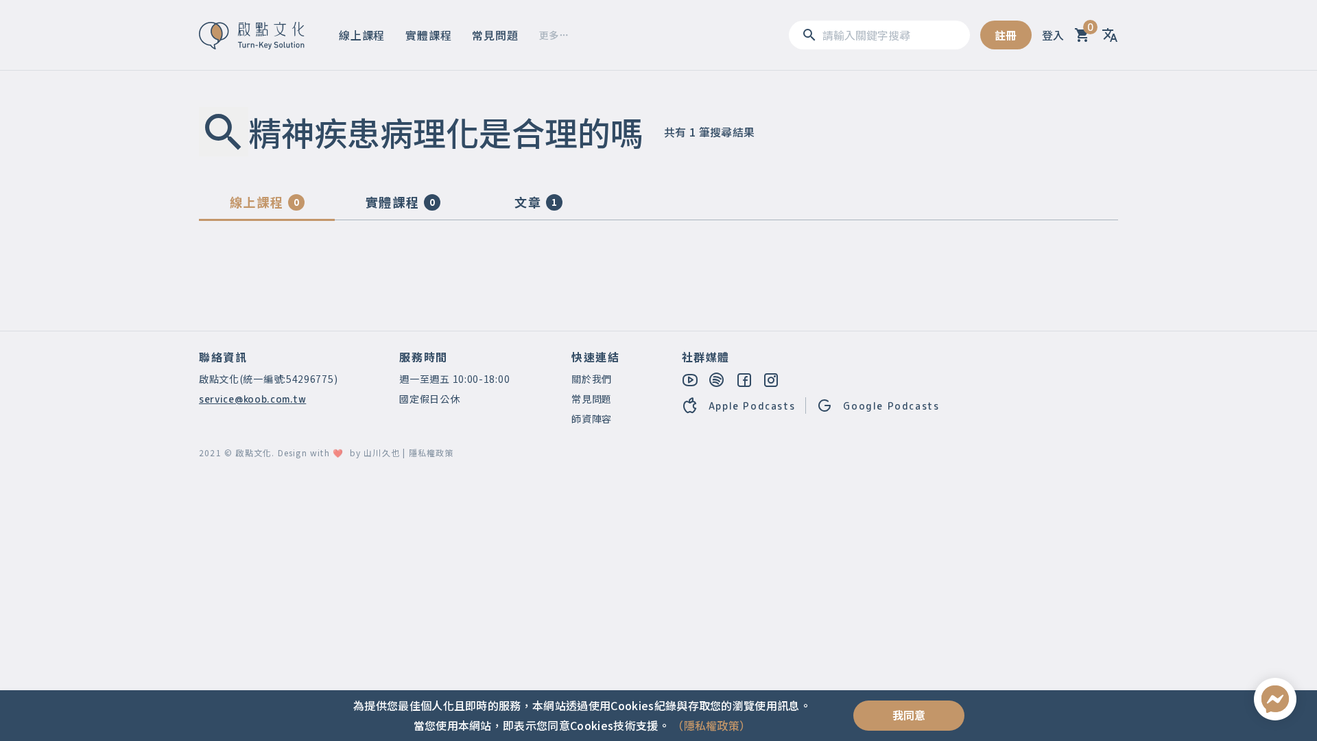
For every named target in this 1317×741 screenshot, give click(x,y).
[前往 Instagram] (772, 379)
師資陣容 (591, 418)
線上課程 (362, 35)
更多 (549, 35)
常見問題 (495, 35)
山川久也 (382, 452)
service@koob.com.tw (252, 398)
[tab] (267, 205)
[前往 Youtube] (691, 379)
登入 (1053, 35)
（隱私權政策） (711, 725)
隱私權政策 (431, 452)
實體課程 (428, 35)
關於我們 (591, 379)
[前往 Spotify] (717, 379)
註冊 (1006, 35)
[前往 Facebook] (745, 379)
